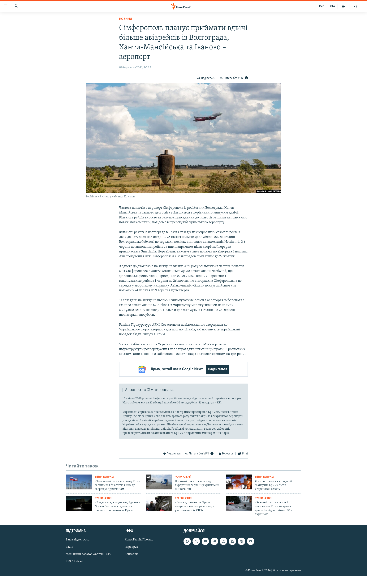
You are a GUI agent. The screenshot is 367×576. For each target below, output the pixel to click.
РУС (321, 6)
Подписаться (217, 369)
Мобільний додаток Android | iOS (88, 554)
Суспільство (103, 498)
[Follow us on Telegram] (214, 541)
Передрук (131, 547)
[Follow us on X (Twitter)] (196, 541)
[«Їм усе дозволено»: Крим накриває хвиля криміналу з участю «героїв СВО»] (159, 503)
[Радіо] (355, 6)
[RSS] (232, 541)
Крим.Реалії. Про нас (139, 539)
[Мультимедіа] (343, 6)
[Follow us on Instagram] (223, 541)
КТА (332, 6)
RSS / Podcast (74, 561)
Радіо (69, 547)
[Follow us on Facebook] (187, 541)
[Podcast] (241, 541)
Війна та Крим (104, 476)
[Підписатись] (250, 541)
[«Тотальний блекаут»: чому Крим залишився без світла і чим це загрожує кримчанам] (79, 482)
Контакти (131, 554)
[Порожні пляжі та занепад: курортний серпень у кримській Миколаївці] (159, 482)
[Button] (206, 78)
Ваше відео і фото (77, 539)
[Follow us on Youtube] (205, 541)
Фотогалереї (183, 476)
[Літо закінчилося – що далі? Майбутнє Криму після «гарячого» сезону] (239, 482)
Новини (125, 19)
